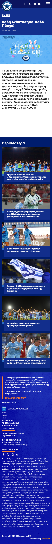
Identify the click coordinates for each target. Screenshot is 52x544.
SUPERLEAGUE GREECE (18, 409)
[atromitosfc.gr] (7, 11)
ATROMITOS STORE (10, 426)
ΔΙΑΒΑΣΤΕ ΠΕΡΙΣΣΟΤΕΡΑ (15, 398)
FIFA (4, 418)
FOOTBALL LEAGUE (10, 423)
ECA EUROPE (7, 420)
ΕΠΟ (4, 412)
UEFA (4, 415)
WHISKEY (46, 538)
